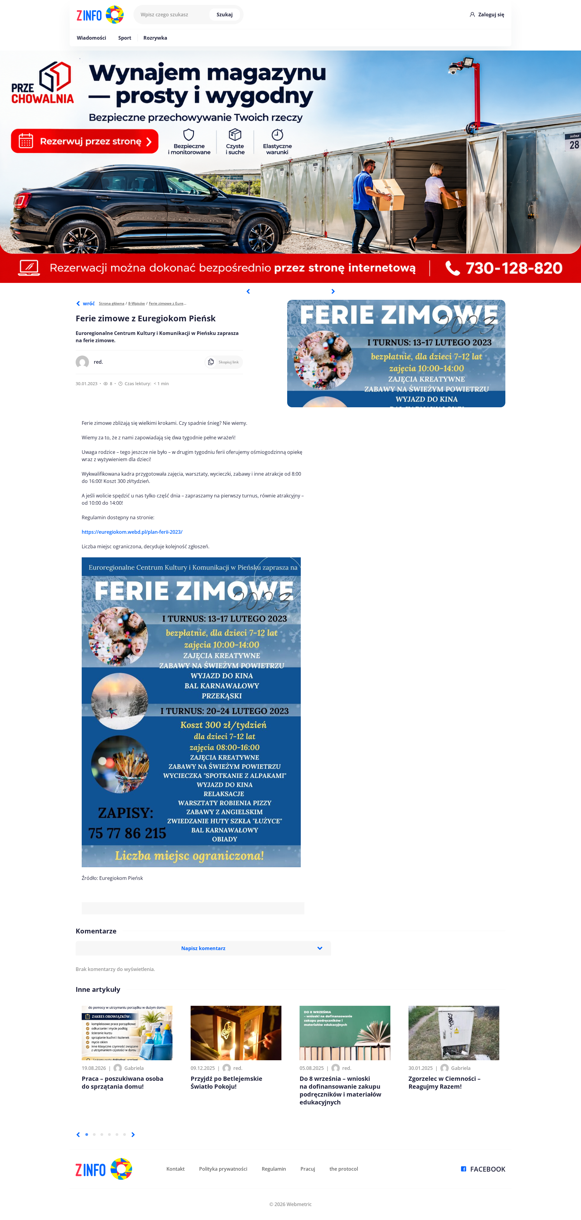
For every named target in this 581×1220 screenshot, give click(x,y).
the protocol (344, 1169)
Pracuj (307, 1169)
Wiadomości (91, 37)
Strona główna (111, 303)
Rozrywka (155, 37)
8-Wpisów (136, 303)
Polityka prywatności (223, 1169)
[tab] (86, 1134)
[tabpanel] (290, 167)
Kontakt (175, 1169)
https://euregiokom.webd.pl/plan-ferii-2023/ (132, 532)
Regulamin (274, 1169)
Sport (124, 37)
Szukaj (225, 14)
